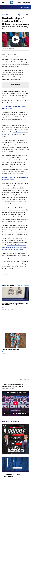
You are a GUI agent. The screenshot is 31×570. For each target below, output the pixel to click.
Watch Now (26, 2)
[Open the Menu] (2, 2)
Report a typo (6, 274)
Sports (5, 14)
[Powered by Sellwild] (26, 379)
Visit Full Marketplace (23, 285)
